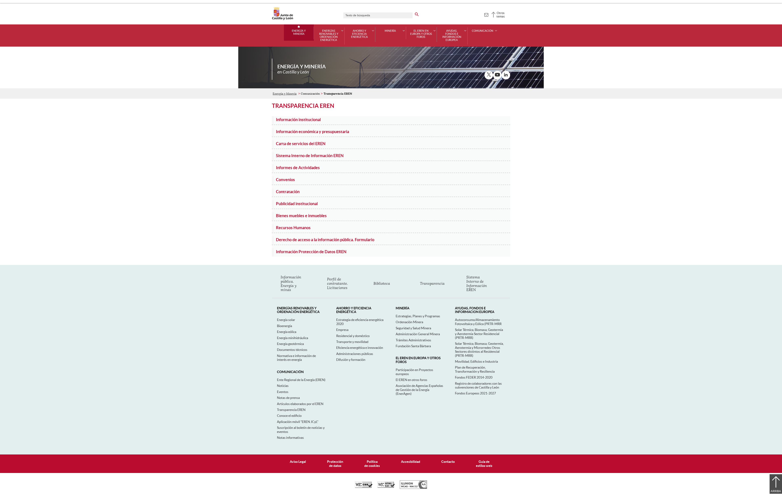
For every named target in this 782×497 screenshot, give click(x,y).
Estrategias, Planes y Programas (418, 316)
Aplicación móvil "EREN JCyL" (297, 422)
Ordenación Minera (409, 322)
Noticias (283, 386)
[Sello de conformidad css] (363, 487)
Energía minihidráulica (292, 338)
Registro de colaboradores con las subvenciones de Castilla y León (478, 385)
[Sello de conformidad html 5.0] (386, 487)
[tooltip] (486, 14)
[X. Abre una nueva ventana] (488, 75)
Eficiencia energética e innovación (359, 347)
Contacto (448, 461)
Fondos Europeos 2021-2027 (475, 393)
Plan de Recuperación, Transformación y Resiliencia (475, 369)
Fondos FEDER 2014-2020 (473, 377)
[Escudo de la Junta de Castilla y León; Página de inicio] (282, 19)
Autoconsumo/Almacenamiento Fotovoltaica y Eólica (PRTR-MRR (478, 321)
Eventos (282, 392)
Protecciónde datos (335, 463)
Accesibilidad (410, 461)
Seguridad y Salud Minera (413, 328)
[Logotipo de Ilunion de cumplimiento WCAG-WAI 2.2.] (413, 488)
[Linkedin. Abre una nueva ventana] (506, 75)
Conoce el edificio (289, 415)
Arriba (776, 491)
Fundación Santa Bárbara (413, 346)
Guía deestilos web (484, 463)
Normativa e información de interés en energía (296, 357)
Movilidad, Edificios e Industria (476, 361)
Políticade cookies (372, 463)
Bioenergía (284, 326)
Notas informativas (290, 437)
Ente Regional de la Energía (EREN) (301, 380)
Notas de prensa (288, 398)
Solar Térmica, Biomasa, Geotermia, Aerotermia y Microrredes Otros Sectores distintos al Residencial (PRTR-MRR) (479, 349)
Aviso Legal (298, 461)
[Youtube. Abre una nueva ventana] (497, 75)
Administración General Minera (418, 334)
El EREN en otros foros (411, 380)
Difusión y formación (350, 359)
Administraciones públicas (354, 354)
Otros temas (500, 14)
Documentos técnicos (292, 349)
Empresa (342, 330)
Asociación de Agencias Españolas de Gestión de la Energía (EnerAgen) (419, 389)
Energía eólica (286, 332)
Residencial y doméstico (353, 336)
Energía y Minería (299, 32)
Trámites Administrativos (413, 340)
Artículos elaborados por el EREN (300, 404)
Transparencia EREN (291, 410)
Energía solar (286, 320)
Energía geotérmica (290, 344)
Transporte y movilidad (352, 342)
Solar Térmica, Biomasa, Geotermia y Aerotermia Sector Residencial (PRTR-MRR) (479, 333)
